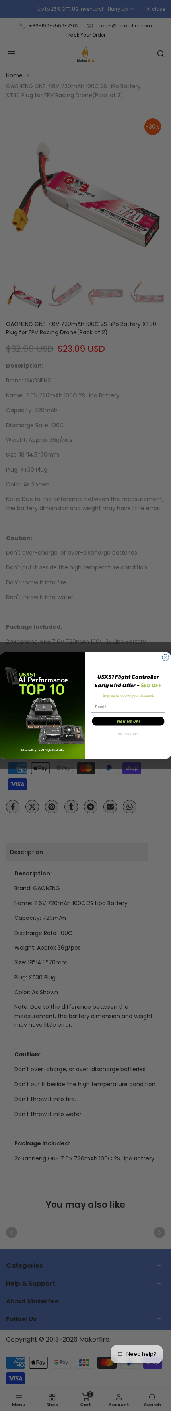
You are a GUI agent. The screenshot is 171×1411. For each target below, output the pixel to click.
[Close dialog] (165, 657)
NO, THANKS (128, 734)
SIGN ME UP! (128, 721)
